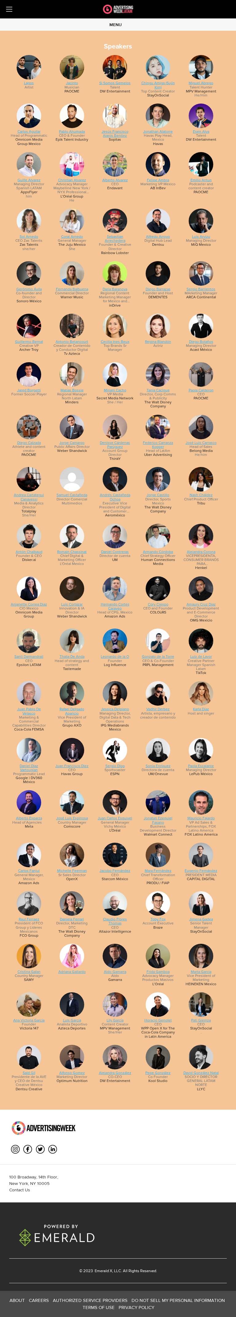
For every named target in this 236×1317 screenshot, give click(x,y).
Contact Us (19, 1189)
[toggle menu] (9, 9)
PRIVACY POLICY (136, 1307)
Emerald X (103, 1270)
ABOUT (17, 1300)
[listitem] (28, 76)
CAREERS (39, 1300)
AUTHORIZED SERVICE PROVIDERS (90, 1300)
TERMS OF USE (99, 1307)
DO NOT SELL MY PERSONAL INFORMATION (178, 1300)
